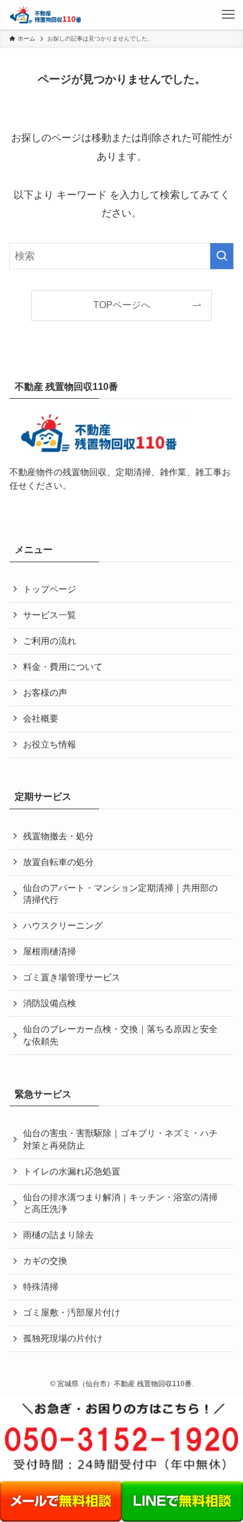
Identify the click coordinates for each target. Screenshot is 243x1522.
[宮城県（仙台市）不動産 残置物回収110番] (45, 14)
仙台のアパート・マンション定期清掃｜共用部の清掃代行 (120, 894)
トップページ (49, 589)
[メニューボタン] (228, 14)
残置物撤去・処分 (58, 836)
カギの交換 (45, 1261)
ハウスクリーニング (63, 925)
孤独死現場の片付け (63, 1338)
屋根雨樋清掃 (49, 951)
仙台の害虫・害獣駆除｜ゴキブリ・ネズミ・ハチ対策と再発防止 (120, 1139)
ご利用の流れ (49, 641)
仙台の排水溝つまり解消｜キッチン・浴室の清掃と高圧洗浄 (120, 1203)
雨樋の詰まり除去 (58, 1235)
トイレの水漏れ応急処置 (71, 1171)
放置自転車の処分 (58, 862)
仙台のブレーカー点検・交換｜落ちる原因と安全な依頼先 (120, 1035)
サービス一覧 (49, 615)
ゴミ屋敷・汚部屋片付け (71, 1312)
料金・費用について (63, 667)
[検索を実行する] (222, 256)
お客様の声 (45, 692)
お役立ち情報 (49, 744)
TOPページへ (121, 305)
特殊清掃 (40, 1286)
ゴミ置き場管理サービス (71, 977)
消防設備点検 (49, 1003)
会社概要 (40, 718)
